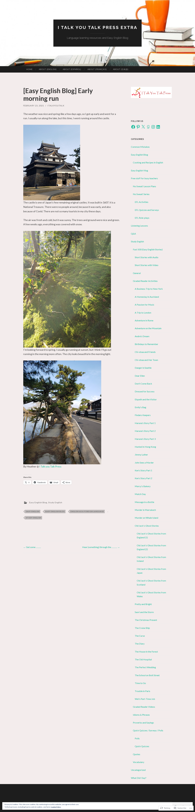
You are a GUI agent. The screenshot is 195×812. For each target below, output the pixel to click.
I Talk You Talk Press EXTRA (97, 27)
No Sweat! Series (141, 194)
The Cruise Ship (142, 628)
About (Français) (97, 69)
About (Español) (72, 69)
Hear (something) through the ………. (101, 547)
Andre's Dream (142, 336)
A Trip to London (143, 312)
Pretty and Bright (143, 604)
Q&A (133, 233)
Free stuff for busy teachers (144, 178)
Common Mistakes (140, 146)
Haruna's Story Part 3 (145, 439)
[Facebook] (133, 127)
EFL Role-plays (142, 217)
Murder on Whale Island (146, 517)
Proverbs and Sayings (143, 722)
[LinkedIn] (158, 127)
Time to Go (140, 683)
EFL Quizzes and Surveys (147, 210)
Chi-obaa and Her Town (146, 360)
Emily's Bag (140, 407)
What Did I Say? (138, 778)
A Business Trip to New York (149, 288)
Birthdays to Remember (146, 344)
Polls (137, 738)
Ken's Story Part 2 (143, 478)
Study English (55, 502)
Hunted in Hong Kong (145, 446)
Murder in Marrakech (145, 509)
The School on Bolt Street (147, 675)
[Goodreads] (148, 127)
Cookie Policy (56, 807)
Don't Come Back (143, 383)
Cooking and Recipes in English (148, 162)
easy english (33, 511)
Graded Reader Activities (145, 281)
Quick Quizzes (142, 746)
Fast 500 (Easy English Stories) (148, 249)
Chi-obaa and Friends (145, 352)
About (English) (48, 69)
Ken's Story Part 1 (143, 470)
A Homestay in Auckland (147, 296)
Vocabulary (138, 762)
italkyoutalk (55, 105)
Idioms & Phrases (141, 714)
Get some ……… (32, 547)
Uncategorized (138, 770)
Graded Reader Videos (144, 706)
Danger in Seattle (143, 367)
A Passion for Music (144, 304)
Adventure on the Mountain (148, 328)
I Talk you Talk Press (50, 466)
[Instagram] (153, 127)
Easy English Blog (38, 502)
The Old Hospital (143, 659)
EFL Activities (141, 202)
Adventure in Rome (144, 320)
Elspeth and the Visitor (146, 399)
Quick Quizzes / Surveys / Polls (148, 730)
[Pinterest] (138, 127)
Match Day (140, 494)
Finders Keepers (143, 415)
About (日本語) (120, 69)
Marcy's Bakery (142, 486)
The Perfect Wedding (145, 667)
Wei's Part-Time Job (145, 699)
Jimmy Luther (141, 454)
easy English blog (55, 511)
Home (29, 69)
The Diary (139, 643)
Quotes (136, 754)
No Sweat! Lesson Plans (144, 186)
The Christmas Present (146, 620)
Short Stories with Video (146, 265)
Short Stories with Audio (146, 257)
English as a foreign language (87, 511)
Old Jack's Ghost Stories (147, 525)
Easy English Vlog (139, 170)
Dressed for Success (144, 391)
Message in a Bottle (144, 502)
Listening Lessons (139, 225)
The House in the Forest (146, 651)
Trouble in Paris (142, 691)
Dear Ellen (140, 375)
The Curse (140, 635)
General (137, 273)
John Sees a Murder (144, 462)
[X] (143, 127)
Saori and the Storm (144, 612)
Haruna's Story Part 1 (145, 423)
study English (33, 518)
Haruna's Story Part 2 (145, 431)
